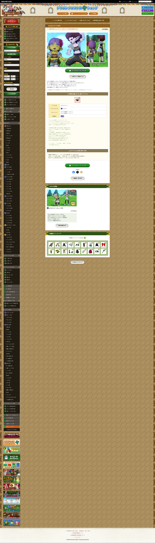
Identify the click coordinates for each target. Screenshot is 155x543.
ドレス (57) (8, 181)
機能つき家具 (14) (10, 348)
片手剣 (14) (8, 128)
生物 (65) (8, 279)
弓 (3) (7, 159)
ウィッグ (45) (9, 169)
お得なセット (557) (8, 111)
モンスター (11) (9, 274)
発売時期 (6, 74)
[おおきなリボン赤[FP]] (103, 244)
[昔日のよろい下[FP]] (97, 244)
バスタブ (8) (8, 339)
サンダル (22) (9, 222)
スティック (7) (9, 135)
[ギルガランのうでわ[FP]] (57, 251)
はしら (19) (8, 387)
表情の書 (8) (8, 294)
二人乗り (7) (8, 260)
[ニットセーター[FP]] (51, 251)
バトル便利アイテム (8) (11, 99)
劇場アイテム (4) (9, 31)
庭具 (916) (8, 363)
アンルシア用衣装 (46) (11, 305)
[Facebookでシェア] (73, 172)
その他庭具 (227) (9, 399)
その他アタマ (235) (10, 174)
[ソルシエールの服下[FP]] (64, 244)
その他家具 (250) (9, 360)
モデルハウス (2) (9, 312)
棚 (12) (7, 375)
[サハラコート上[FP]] (57, 244)
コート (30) (8, 188)
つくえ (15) (8, 377)
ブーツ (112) (8, 215)
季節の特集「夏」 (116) (11, 36)
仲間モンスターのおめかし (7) (12, 415)
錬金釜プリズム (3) (10, 420)
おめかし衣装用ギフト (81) (9, 300)
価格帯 (5, 68)
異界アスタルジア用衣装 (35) (12, 303)
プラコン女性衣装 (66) (10, 408)
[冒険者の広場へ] (10, 13)
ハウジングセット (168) (11, 116)
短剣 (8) (8, 133)
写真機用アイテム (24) (10, 297)
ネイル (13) (8, 210)
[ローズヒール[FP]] (84, 244)
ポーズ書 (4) (8, 288)
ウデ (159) (8, 203)
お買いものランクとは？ (85, 20)
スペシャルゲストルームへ (11, 435)
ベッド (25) (8, 331)
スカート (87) (9, 200)
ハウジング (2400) (7, 309)
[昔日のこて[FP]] (51, 244)
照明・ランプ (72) (10, 368)
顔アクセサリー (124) (10, 225)
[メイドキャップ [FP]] (71, 244)
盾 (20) (7, 164)
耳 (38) (7, 229)
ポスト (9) (8, 394)
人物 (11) (8, 272)
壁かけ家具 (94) (9, 356)
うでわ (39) (8, 205)
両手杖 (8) (8, 138)
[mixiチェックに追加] (81, 172)
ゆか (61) (8, 341)
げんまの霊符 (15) (9, 417)
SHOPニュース (148, 13)
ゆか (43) (8, 382)
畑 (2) (7, 392)
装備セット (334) (9, 114)
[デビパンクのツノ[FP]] (71, 251)
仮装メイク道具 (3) (10, 108)
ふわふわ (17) (9, 237)
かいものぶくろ (148, 7)
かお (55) (8, 232)
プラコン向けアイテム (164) (9, 403)
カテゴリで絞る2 (7, 62)
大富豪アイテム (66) (10, 423)
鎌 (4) (7, 162)
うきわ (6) (8, 249)
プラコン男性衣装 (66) (10, 406)
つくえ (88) (8, 334)
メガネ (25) (8, 227)
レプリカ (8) (8, 270)
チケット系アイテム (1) (11, 104)
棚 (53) (7, 329)
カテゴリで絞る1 (7, 57)
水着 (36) (8, 193)
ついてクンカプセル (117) (9, 267)
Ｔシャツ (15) (9, 191)
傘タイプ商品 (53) (10, 246)
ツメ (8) (8, 147)
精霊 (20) (8, 277)
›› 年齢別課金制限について (77, 533)
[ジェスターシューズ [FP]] (90, 244)
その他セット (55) (10, 119)
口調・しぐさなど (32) (10, 411)
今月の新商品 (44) (9, 29)
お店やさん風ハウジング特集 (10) (11, 39)
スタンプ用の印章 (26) (10, 291)
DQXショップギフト (10, 426)
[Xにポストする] (77, 172)
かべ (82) (8, 385)
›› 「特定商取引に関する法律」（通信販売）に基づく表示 (77, 530)
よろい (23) (8, 186)
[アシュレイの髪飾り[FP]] (84, 251)
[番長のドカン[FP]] (77, 251)
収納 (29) (8, 327)
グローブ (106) (9, 208)
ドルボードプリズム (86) (9, 255)
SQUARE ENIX (6, 1)
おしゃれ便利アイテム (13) (11, 102)
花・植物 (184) (9, 365)
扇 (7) (7, 152)
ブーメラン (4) (9, 157)
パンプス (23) (9, 220)
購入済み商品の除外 (8, 82)
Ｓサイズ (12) (9, 317)
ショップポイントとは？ (71, 20)
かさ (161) (8, 234)
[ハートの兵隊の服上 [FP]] (90, 251)
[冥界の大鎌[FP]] (103, 251)
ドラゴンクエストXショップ (77, 8)
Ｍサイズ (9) (8, 319)
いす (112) (8, 336)
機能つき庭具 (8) (9, 389)
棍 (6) (7, 145)
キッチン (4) (8, 351)
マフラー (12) (9, 244)
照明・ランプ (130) (10, 346)
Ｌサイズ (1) (8, 322)
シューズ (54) (9, 217)
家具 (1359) (8, 324)
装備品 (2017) (6, 123)
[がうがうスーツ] (77, 100)
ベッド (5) (8, 370)
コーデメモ (148, 10)
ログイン (11, 21)
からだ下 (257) (9, 196)
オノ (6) (8, 142)
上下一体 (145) (9, 179)
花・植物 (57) (9, 358)
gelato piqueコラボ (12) (10, 33)
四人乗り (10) (9, 263)
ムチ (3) (8, 150)
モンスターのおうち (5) (11, 397)
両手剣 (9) (8, 130)
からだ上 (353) (9, 176)
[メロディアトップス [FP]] (97, 251)
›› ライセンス (77, 537)
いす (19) (8, 380)
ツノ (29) (8, 171)
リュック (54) (9, 239)
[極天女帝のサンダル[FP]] (77, 244)
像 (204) (8, 353)
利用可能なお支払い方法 (98, 20)
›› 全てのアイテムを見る (12, 429)
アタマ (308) (8, 167)
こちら (71, 157)
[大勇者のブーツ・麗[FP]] (64, 251)
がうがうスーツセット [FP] (56, 208)
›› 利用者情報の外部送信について (77, 535)
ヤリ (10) (8, 140)
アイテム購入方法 (58, 20)
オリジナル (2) (9, 282)
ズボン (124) (8, 198)
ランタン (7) (8, 251)
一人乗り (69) (9, 258)
